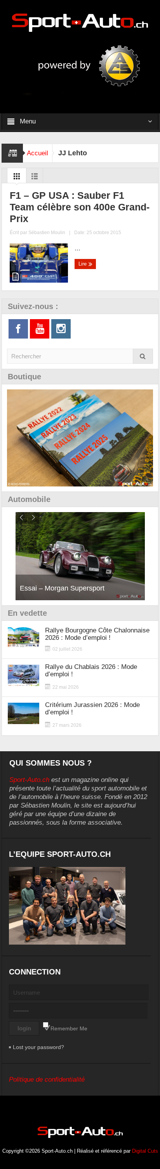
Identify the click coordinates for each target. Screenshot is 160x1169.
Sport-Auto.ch (29, 779)
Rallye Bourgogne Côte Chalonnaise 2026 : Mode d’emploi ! (97, 634)
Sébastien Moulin (46, 232)
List (34, 178)
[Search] (143, 356)
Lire (83, 264)
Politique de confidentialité (47, 1079)
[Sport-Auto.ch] (80, 22)
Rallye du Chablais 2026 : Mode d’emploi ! (91, 670)
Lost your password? (38, 1047)
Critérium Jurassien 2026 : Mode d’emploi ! (92, 708)
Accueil (37, 153)
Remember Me (68, 1028)
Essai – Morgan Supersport (62, 588)
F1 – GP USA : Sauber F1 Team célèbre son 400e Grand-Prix (80, 207)
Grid (16, 178)
